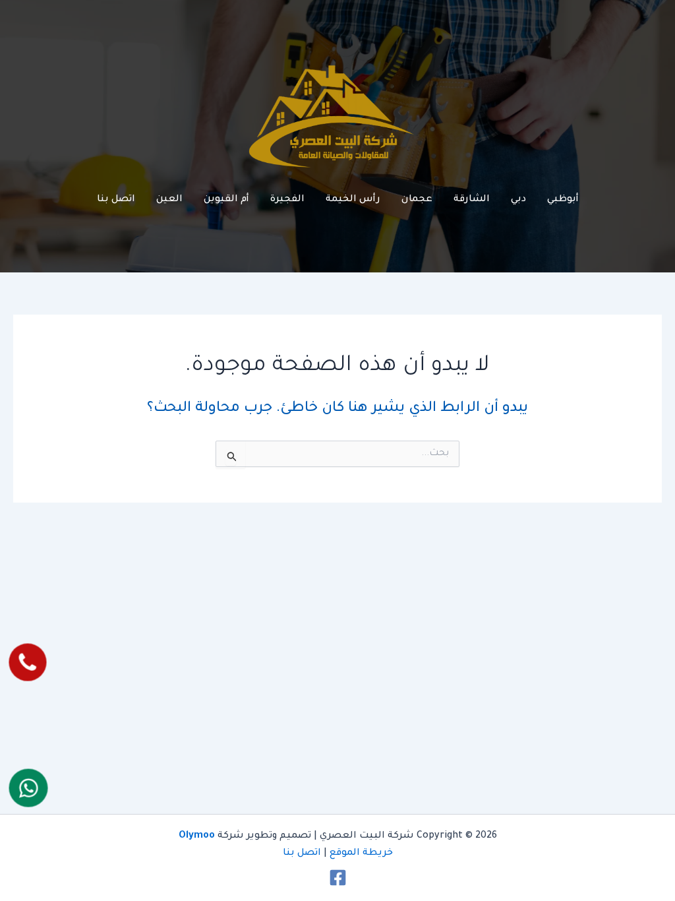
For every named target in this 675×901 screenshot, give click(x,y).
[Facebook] (338, 877)
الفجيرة (287, 200)
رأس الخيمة (353, 200)
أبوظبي (563, 200)
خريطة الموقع (361, 853)
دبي (518, 200)
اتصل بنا (116, 200)
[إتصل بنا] (28, 662)
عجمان (416, 200)
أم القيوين (226, 200)
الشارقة (472, 200)
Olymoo (197, 836)
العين (169, 200)
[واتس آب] (28, 788)
